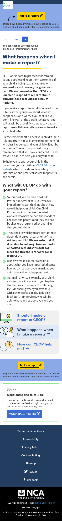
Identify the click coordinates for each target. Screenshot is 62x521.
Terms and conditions (30, 431)
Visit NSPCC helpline (23, 413)
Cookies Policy (30, 455)
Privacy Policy (30, 447)
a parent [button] (15, 39)
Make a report (29, 15)
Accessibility (31, 439)
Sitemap (30, 463)
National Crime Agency (44, 502)
